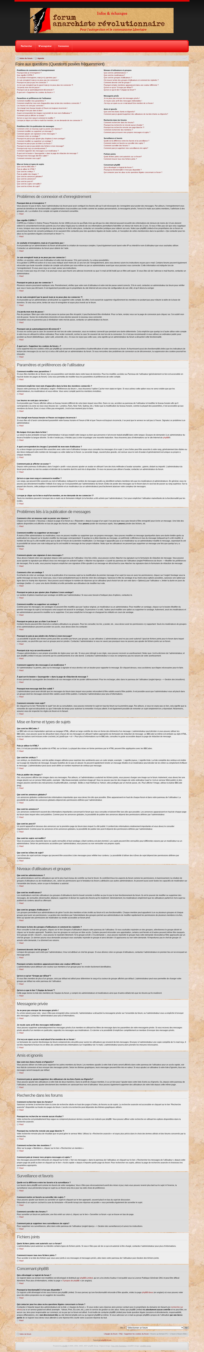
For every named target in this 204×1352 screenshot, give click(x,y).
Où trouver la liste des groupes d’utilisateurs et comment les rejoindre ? (131, 80)
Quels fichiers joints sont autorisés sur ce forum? (123, 156)
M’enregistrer (45, 46)
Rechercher (26, 46)
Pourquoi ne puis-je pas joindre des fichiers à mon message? (40, 146)
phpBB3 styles (145, 1346)
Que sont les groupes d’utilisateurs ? (118, 78)
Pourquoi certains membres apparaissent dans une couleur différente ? (131, 85)
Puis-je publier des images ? (28, 174)
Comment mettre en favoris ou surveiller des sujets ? (124, 143)
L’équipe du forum (110, 1334)
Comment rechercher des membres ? (118, 130)
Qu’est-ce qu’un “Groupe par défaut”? (118, 87)
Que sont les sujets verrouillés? (29, 184)
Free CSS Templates (118, 1346)
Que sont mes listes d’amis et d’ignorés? (119, 112)
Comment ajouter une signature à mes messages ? (36, 134)
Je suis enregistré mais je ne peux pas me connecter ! (38, 80)
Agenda (40, 58)
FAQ (121, 1334)
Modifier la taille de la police (184, 57)
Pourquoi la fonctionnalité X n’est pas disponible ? (123, 170)
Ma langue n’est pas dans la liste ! (30, 110)
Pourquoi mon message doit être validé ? (32, 156)
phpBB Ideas (147, 1292)
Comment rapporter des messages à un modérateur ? (38, 151)
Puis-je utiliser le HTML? (26, 169)
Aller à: (122, 1328)
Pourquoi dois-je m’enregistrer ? (29, 73)
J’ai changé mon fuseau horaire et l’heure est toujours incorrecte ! (42, 108)
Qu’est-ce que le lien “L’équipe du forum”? (120, 90)
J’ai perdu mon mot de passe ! (28, 87)
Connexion (63, 46)
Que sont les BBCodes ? (26, 167)
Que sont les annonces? (26, 179)
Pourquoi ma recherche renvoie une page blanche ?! (124, 127)
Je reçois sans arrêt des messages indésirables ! (123, 101)
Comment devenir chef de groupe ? (117, 82)
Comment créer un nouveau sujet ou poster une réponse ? (39, 129)
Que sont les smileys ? (26, 171)
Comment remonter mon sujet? (29, 158)
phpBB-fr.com (106, 1340)
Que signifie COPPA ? (25, 75)
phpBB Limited (86, 1278)
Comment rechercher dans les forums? (119, 122)
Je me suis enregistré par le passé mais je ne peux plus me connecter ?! (45, 85)
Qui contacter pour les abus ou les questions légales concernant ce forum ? (133, 172)
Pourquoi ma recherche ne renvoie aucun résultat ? (123, 125)
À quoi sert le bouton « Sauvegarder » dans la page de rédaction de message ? (47, 153)
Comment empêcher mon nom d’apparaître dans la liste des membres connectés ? (49, 103)
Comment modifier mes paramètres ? (31, 101)
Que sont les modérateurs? (114, 75)
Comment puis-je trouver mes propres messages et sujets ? (127, 132)
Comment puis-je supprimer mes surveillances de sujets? (126, 148)
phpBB (166, 437)
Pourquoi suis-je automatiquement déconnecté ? (35, 90)
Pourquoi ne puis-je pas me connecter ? (32, 82)
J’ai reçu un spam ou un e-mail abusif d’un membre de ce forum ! (129, 103)
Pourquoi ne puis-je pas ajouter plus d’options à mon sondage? (41, 138)
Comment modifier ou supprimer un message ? (35, 131)
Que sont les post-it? (25, 181)
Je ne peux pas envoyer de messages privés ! (122, 98)
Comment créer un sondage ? (28, 136)
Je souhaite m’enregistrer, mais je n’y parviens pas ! (37, 78)
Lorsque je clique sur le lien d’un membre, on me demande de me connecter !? (49, 120)
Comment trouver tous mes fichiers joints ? (120, 159)
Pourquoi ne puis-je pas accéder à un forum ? (34, 143)
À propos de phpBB (70, 1281)
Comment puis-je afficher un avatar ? (31, 115)
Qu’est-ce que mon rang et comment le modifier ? (36, 118)
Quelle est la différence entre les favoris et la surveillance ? (126, 141)
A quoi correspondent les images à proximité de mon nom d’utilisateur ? (44, 113)
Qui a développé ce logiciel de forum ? (118, 167)
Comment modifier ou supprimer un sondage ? (35, 141)
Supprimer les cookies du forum (136, 1334)
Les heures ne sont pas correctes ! (30, 106)
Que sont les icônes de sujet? (28, 186)
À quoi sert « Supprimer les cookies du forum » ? (36, 92)
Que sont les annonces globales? (30, 176)
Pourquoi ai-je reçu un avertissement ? (32, 148)
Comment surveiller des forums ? (116, 146)
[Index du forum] (103, 32)
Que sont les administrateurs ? (115, 73)
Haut (21, 214)
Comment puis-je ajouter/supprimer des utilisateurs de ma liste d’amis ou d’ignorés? (136, 114)
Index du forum (26, 58)
